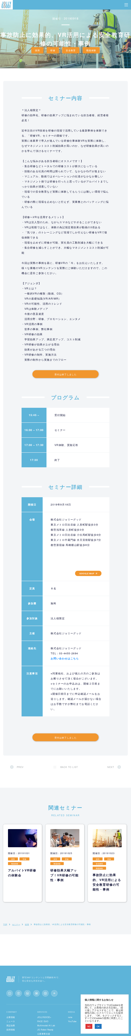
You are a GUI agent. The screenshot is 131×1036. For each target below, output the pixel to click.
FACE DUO (42, 1021)
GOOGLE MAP (86, 573)
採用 (37, 50)
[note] (54, 993)
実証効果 (10, 1025)
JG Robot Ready (45, 1030)
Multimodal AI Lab (46, 1025)
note (70, 1017)
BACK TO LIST (69, 767)
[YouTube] (36, 993)
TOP (5, 924)
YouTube (72, 1021)
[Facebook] (18, 993)
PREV (20, 767)
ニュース (10, 1021)
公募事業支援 (43, 1034)
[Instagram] (45, 993)
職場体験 (91, 50)
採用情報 (10, 1030)
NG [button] (88, 1026)
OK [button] (98, 1026)
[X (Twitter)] (9, 993)
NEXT (110, 767)
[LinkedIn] (27, 993)
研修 (52, 50)
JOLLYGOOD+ (44, 1017)
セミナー (16, 924)
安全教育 (71, 50)
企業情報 (10, 1017)
